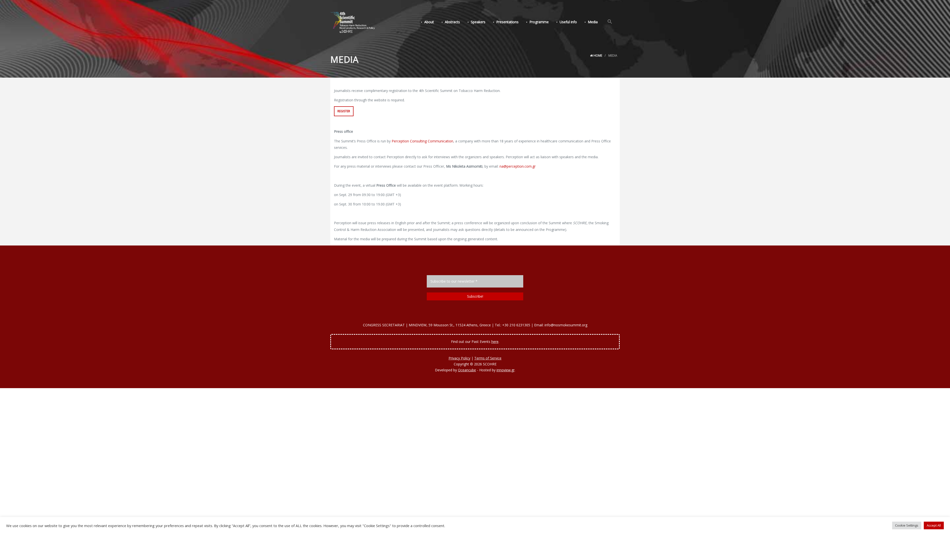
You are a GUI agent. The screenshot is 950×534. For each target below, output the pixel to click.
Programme (539, 22)
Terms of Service (487, 358)
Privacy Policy (459, 358)
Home (597, 55)
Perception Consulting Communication (422, 141)
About (429, 22)
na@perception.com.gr (517, 166)
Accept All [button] (934, 525)
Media (593, 22)
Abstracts (452, 22)
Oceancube (467, 370)
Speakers (478, 22)
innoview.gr (506, 370)
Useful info (568, 22)
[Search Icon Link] (609, 21)
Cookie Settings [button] (906, 525)
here (495, 341)
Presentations (507, 22)
